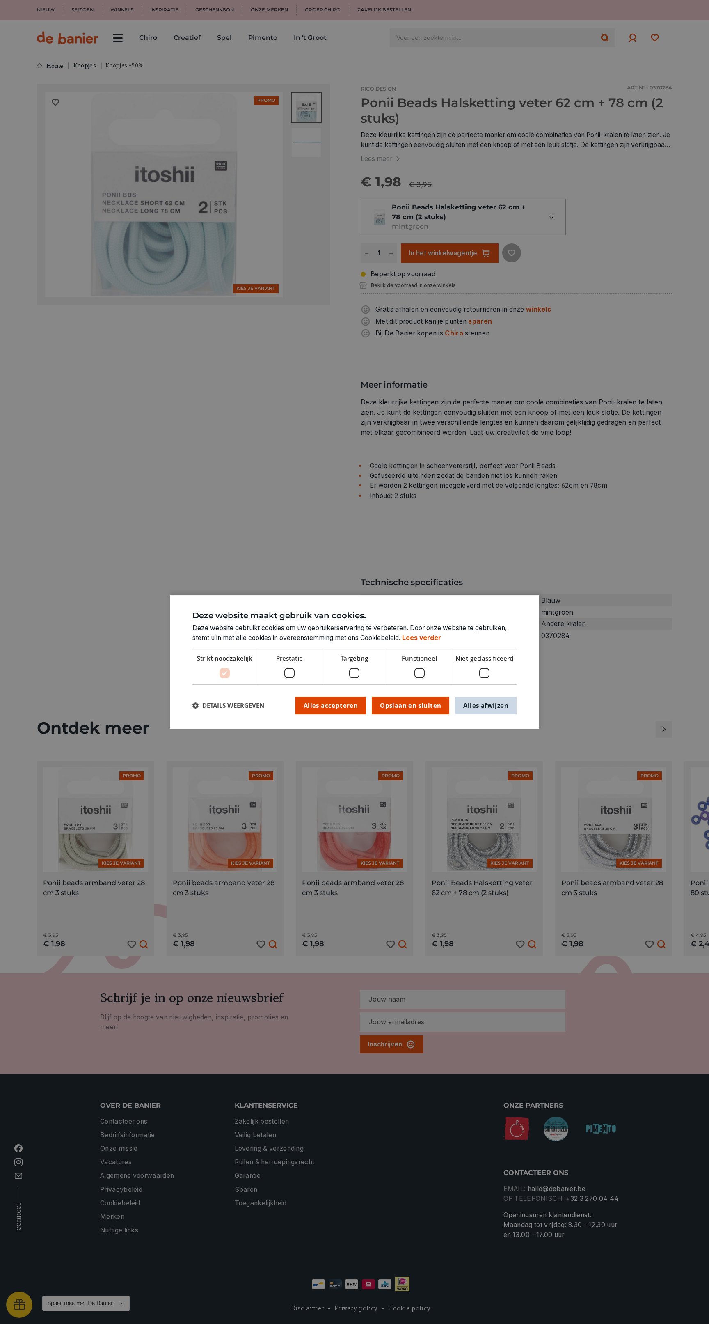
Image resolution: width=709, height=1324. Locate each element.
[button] (228, 705)
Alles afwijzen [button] (485, 705)
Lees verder (421, 638)
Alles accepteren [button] (331, 705)
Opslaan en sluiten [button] (410, 705)
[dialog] (354, 662)
